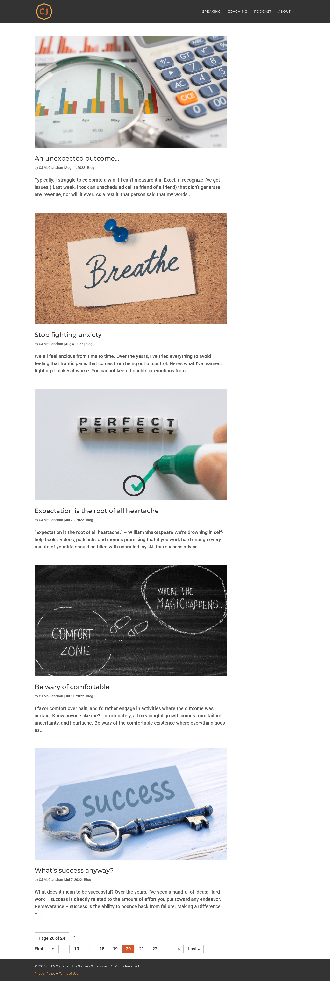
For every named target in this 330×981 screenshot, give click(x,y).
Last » (194, 949)
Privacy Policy (45, 973)
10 (76, 949)
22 (154, 949)
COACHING (237, 11)
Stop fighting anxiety (68, 335)
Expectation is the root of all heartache (97, 511)
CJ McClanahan (51, 168)
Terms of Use (68, 973)
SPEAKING (211, 11)
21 (141, 949)
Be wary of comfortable (72, 687)
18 (102, 949)
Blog (90, 168)
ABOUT (284, 11)
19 (115, 949)
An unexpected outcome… (77, 158)
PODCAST (262, 11)
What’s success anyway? (74, 870)
